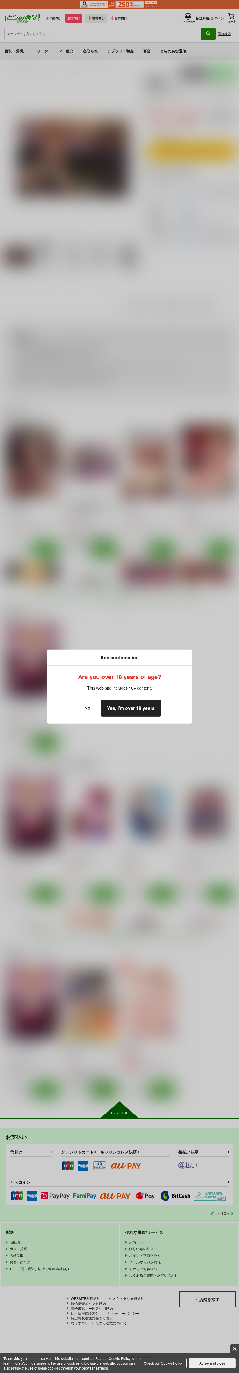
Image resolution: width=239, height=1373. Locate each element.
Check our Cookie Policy (163, 1362)
